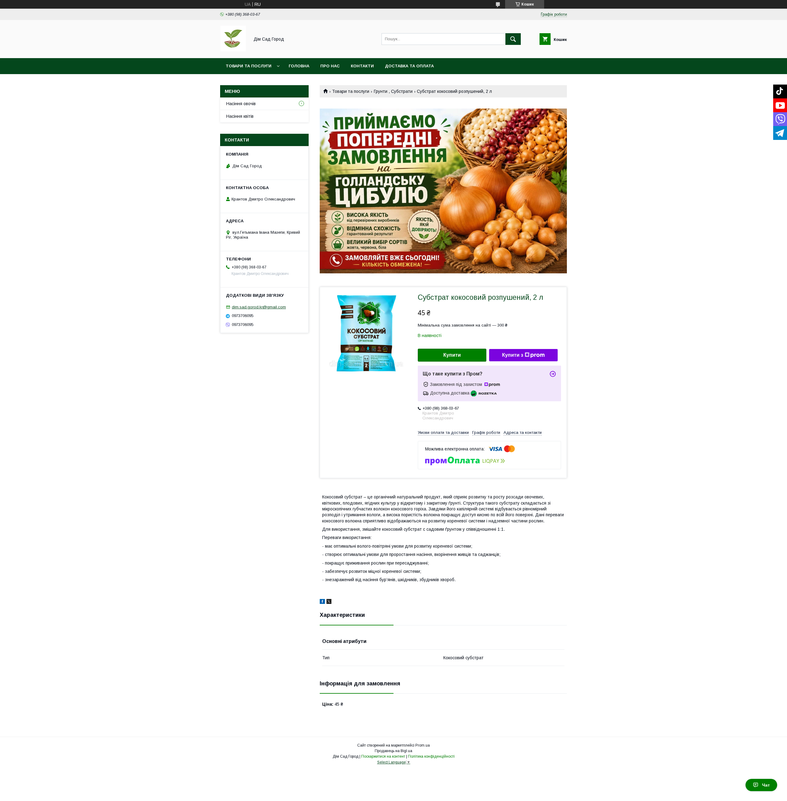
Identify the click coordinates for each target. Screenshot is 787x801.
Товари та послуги (248, 66)
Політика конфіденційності (431, 756)
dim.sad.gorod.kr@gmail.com (259, 307)
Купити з (512, 355)
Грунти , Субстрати (393, 91)
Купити (452, 355)
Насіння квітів (240, 116)
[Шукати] (513, 39)
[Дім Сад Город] (233, 50)
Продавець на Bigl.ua (393, 751)
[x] (328, 602)
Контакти (362, 66)
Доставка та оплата (409, 66)
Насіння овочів (241, 103)
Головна (299, 66)
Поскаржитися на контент (383, 756)
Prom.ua (422, 745)
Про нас (330, 66)
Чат (766, 785)
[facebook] (322, 602)
